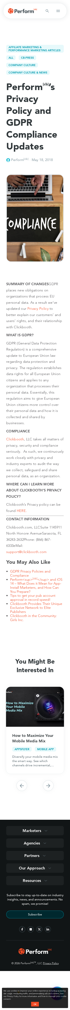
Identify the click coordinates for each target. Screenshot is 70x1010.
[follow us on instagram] (31, 929)
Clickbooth (15, 439)
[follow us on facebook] (22, 929)
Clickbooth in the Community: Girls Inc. (33, 617)
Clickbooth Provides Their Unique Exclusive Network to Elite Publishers (36, 607)
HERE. (22, 510)
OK (35, 1004)
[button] (21, 785)
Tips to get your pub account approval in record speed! (32, 597)
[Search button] (47, 11)
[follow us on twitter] (39, 929)
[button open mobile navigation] (58, 11)
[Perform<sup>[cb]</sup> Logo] (35, 953)
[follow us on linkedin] (48, 929)
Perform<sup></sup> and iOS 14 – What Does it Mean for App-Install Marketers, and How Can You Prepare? (36, 585)
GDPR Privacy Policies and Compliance (30, 573)
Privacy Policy (51, 963)
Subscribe (35, 914)
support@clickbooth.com (26, 552)
